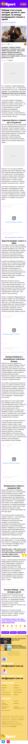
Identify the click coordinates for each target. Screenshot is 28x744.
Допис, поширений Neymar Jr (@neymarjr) (14, 237)
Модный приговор (6, 694)
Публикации (22, 632)
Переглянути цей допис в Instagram (13, 222)
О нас (2, 701)
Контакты (16, 701)
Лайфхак (16, 694)
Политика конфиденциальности (19, 707)
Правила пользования (4, 704)
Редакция (16, 703)
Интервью (16, 685)
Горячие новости (5, 692)
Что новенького (18, 690)
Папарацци (16, 687)
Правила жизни (18, 692)
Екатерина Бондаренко (9, 22)
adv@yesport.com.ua (12, 678)
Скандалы (4, 687)
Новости (13, 632)
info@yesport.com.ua (12, 666)
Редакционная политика (5, 707)
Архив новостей (5, 710)
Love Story (5, 632)
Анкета (3, 690)
